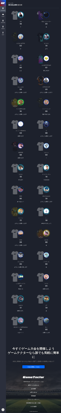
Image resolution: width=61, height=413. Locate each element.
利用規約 (33, 396)
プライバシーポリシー (33, 399)
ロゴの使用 (33, 406)
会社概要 (33, 389)
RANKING (3, 28)
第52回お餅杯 (15, 4)
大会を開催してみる (33, 367)
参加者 (20, 5)
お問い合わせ (33, 392)
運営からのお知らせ (33, 385)
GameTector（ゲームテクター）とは (33, 381)
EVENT (3, 34)
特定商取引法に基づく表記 (33, 403)
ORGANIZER (3, 22)
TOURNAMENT (3, 10)
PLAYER (3, 16)
